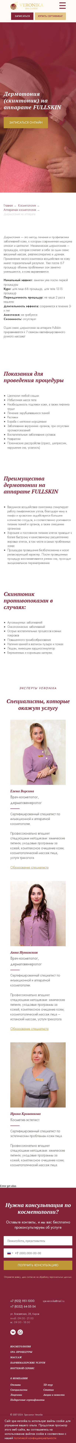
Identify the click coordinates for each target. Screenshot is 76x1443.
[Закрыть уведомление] (73, 1419)
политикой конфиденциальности (35, 1438)
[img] (26, 5)
